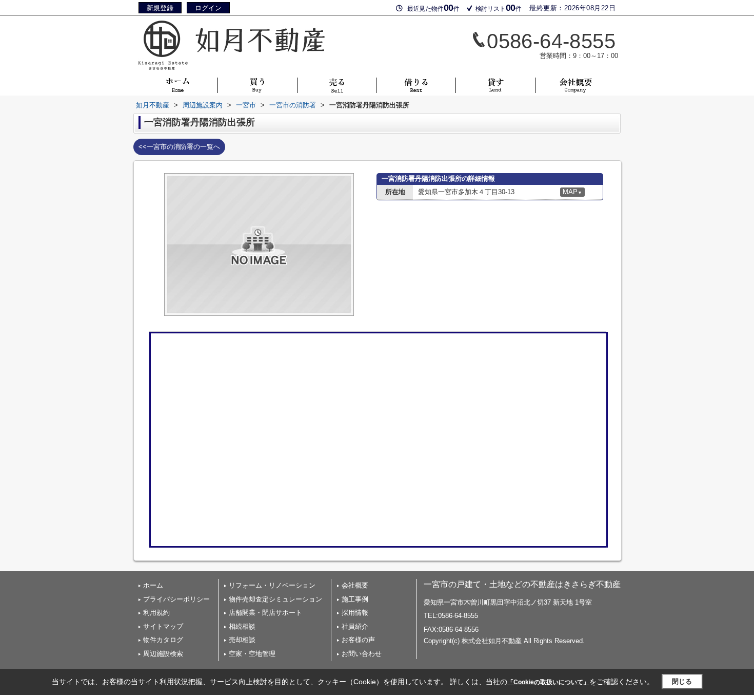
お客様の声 (358, 640)
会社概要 (355, 585)
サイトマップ (163, 626)
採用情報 (355, 612)
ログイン (208, 8)
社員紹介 (355, 626)
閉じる (682, 681)
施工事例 (355, 599)
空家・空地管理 (252, 654)
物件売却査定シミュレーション (275, 599)
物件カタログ (163, 640)
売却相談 (242, 640)
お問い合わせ (362, 654)
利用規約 (156, 612)
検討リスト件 (498, 8)
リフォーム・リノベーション (272, 585)
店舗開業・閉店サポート (265, 612)
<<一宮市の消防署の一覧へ (179, 147)
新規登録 (160, 8)
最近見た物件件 (433, 8)
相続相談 (242, 626)
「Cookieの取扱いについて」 (548, 682)
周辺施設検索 (163, 654)
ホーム (153, 585)
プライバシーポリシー (176, 599)
